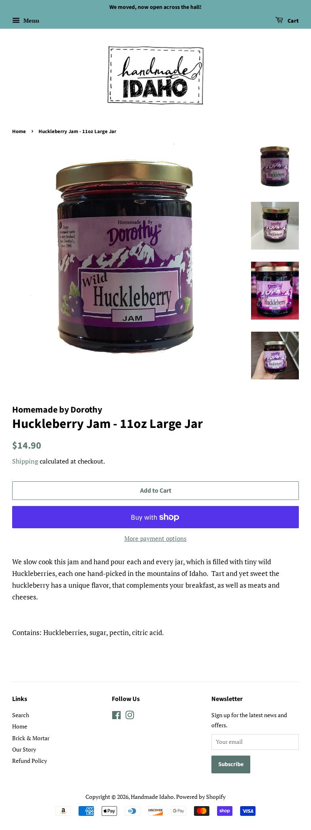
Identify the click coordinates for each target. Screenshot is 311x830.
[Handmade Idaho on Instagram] (129, 716)
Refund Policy (29, 760)
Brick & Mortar (30, 738)
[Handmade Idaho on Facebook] (116, 716)
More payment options (155, 538)
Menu (30, 20)
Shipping (25, 461)
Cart (292, 21)
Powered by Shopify (201, 796)
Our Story (24, 749)
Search (20, 715)
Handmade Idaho (152, 796)
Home (19, 131)
